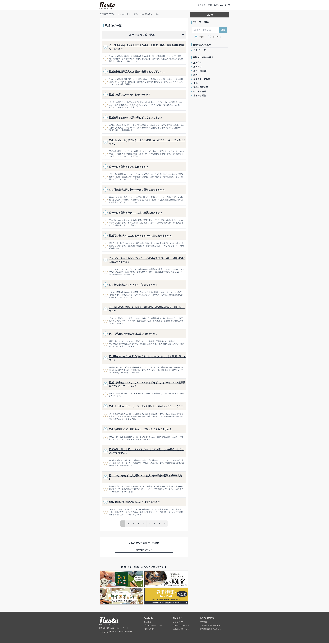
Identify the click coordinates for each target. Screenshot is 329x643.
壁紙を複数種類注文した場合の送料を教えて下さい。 (137, 71)
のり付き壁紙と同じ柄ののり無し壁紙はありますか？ (137, 189)
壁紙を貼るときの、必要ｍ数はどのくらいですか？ (135, 117)
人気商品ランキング (181, 629)
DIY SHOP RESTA (107, 14)
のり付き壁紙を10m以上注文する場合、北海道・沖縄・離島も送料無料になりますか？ (147, 46)
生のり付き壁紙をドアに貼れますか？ (128, 166)
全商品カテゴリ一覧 (181, 625)
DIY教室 (203, 621)
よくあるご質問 (124, 14)
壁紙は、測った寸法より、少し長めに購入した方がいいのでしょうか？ (146, 406)
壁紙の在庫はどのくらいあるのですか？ (130, 94)
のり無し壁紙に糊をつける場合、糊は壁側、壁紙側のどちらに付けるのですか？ (147, 309)
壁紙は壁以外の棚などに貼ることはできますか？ (134, 501)
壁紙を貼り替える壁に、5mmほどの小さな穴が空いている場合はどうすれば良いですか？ (146, 451)
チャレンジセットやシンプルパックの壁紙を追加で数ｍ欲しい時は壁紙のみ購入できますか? (147, 260)
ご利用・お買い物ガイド (210, 625)
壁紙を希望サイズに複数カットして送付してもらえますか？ (140, 429)
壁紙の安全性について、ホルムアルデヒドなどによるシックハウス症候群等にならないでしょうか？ (147, 384)
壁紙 (157, 14)
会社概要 (147, 621)
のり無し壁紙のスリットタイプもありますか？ (133, 284)
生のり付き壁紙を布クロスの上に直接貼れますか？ (135, 212)
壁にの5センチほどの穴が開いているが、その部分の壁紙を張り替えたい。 (145, 477)
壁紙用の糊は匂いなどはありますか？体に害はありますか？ (140, 235)
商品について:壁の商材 (143, 14)
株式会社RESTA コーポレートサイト (113, 628)
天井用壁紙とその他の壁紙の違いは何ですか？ (133, 333)
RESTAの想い (149, 629)
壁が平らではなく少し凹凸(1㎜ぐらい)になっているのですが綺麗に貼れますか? (147, 358)
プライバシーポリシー (153, 625)
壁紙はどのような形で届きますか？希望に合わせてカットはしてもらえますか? (147, 141)
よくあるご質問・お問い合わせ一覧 (213, 5)
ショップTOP (178, 621)
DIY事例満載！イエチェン (210, 629)
